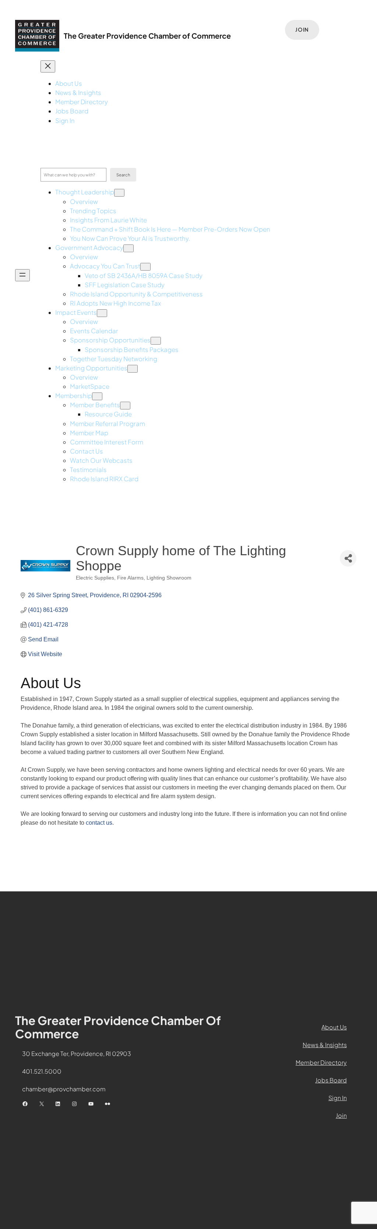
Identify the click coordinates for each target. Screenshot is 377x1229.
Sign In (337, 1098)
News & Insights (325, 1045)
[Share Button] (348, 558)
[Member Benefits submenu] (125, 405)
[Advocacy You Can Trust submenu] (145, 267)
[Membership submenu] (97, 396)
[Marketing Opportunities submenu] (132, 369)
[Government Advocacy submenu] (128, 248)
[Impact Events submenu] (102, 313)
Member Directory (321, 1062)
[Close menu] (47, 66)
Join (302, 29)
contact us (99, 823)
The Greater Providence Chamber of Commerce (147, 35)
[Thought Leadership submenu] (119, 193)
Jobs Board (331, 1080)
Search (123, 174)
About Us (334, 1027)
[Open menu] (22, 275)
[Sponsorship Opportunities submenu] (156, 341)
